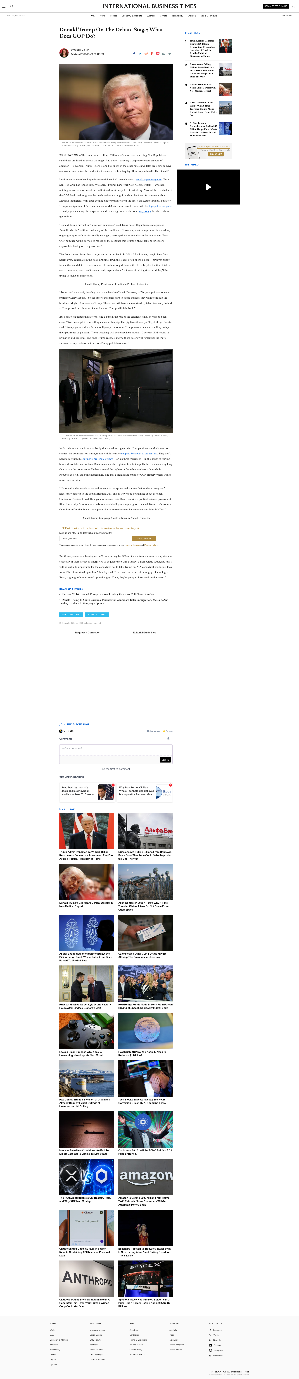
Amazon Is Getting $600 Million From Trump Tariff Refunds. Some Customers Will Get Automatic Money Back (144, 1201)
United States (175, 1350)
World (102, 15)
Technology (177, 15)
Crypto (163, 15)
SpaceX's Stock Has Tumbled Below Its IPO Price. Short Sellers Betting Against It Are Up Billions (144, 1303)
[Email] (164, 53)
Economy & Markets (132, 15)
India (171, 1335)
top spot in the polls (160, 206)
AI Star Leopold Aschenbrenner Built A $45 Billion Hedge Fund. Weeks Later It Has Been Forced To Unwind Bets (85, 957)
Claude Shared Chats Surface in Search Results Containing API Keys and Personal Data (84, 1252)
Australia (173, 1330)
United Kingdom (176, 1345)
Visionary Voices (97, 1330)
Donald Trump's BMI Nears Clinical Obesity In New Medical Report (203, 87)
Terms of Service (132, 545)
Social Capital (96, 1335)
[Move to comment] (170, 53)
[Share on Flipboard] (152, 53)
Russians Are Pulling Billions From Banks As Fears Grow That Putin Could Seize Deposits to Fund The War (144, 855)
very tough (145, 211)
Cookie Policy (136, 1350)
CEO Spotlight (96, 1354)
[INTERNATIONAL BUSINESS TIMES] (149, 6)
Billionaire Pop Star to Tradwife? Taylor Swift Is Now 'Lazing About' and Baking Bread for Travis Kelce (144, 1252)
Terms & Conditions (138, 1340)
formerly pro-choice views (98, 458)
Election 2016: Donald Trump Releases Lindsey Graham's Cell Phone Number (108, 594)
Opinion (192, 15)
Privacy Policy (150, 545)
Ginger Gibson (81, 49)
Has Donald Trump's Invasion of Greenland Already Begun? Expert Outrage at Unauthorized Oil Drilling (84, 1103)
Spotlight (94, 1345)
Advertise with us (137, 1354)
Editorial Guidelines (144, 632)
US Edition (287, 15)
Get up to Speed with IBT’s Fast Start (213, 147)
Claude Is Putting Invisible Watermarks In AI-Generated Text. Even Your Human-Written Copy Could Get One (85, 1303)
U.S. (93, 15)
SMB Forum (95, 1340)
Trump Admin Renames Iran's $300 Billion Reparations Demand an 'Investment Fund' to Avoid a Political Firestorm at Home (86, 855)
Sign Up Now (216, 154)
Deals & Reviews (208, 15)
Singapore (173, 1340)
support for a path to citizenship (139, 453)
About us (134, 1330)
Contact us (134, 1335)
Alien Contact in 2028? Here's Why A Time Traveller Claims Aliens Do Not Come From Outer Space (143, 906)
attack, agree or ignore (148, 179)
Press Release (96, 1350)
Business (151, 15)
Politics (113, 15)
